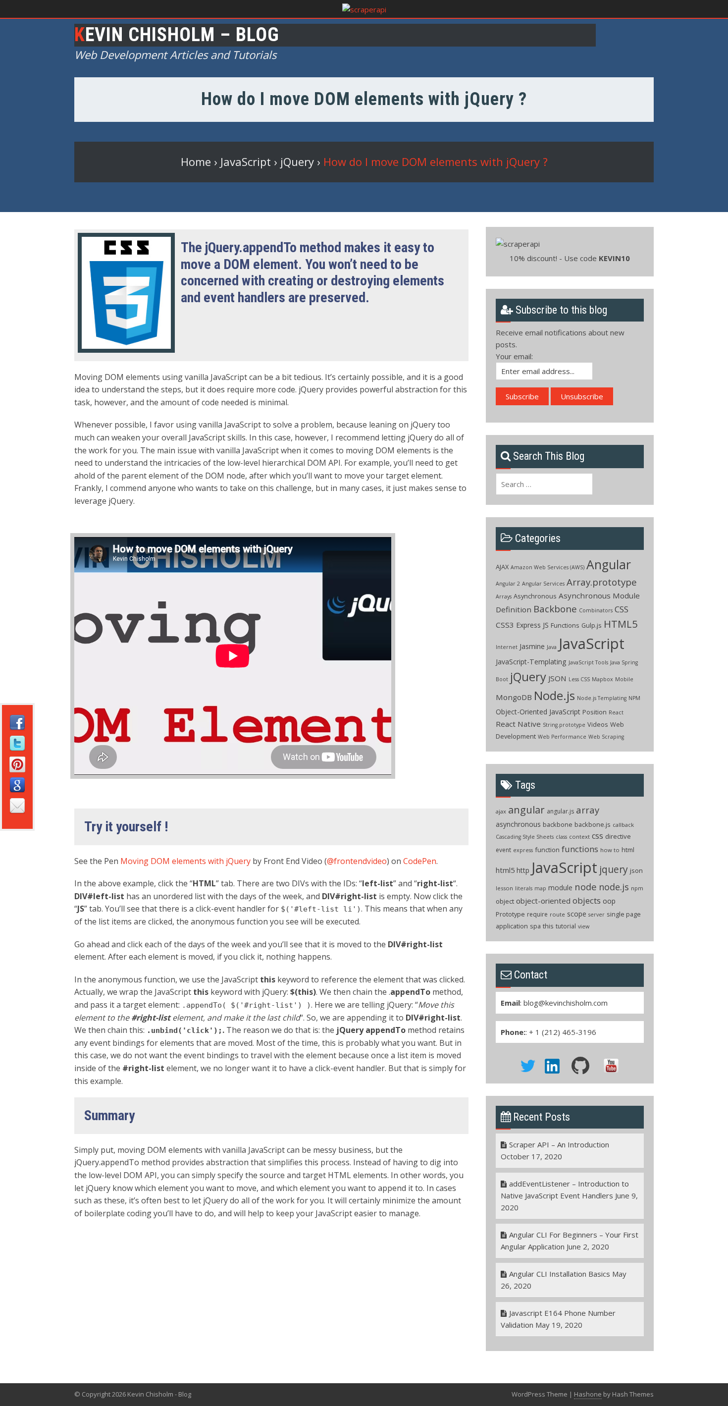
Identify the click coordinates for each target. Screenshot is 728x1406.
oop (609, 901)
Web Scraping (606, 736)
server (596, 914)
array (587, 810)
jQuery (528, 677)
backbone (557, 824)
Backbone (555, 608)
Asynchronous (535, 596)
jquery (613, 869)
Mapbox (602, 679)
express (523, 850)
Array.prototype (602, 582)
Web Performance (562, 736)
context (579, 836)
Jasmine (532, 646)
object (505, 901)
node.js (614, 887)
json (636, 870)
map (540, 888)
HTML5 (620, 624)
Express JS (532, 625)
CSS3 (505, 625)
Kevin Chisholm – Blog (176, 35)
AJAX (502, 566)
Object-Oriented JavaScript (538, 711)
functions (580, 849)
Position (594, 711)
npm (637, 888)
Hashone (588, 1394)
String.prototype (564, 724)
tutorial (566, 926)
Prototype (510, 914)
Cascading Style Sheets (525, 836)
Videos (597, 724)
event (503, 850)
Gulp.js (591, 625)
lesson (504, 888)
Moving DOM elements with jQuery (185, 861)
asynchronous (518, 824)
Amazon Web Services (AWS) (547, 567)
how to (610, 850)
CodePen (419, 861)
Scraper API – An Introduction (559, 1144)
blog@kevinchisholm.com (565, 1003)
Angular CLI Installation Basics (559, 1274)
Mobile (624, 679)
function (547, 849)
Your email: (514, 356)
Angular (608, 564)
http (523, 870)
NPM (634, 698)
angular (526, 809)
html (628, 849)
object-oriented (543, 901)
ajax (501, 811)
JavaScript (591, 643)
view (583, 926)
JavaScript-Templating (531, 661)
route (557, 914)
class (561, 836)
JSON (557, 678)
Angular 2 (508, 583)
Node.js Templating (601, 698)
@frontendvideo (357, 861)
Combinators (596, 610)
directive (618, 836)
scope (576, 914)
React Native (518, 724)
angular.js (560, 811)
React (616, 712)
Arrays (504, 596)
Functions (565, 625)
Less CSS (579, 679)
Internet (507, 647)
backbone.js (592, 824)
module (560, 887)
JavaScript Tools (588, 662)
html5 (505, 870)
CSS (621, 609)
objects (586, 900)
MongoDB (514, 697)
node (585, 886)
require (537, 914)
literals (523, 888)
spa (535, 925)
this (548, 925)
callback (623, 824)
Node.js (554, 695)
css (597, 835)
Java (552, 647)
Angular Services (543, 583)
